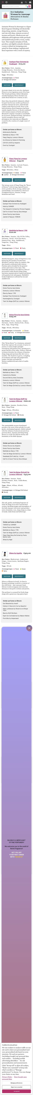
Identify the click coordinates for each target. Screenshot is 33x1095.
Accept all (16, 1091)
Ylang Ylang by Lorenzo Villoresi (13, 137)
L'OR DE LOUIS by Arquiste (11, 143)
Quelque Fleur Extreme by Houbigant (14, 204)
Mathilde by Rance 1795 (11, 135)
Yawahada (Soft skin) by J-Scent (13, 456)
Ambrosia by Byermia (9, 132)
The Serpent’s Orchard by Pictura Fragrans (16, 209)
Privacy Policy (7, 1077)
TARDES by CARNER (9, 525)
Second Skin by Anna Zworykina (13, 378)
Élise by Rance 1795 (9, 293)
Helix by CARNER (8, 206)
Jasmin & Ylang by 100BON (11, 217)
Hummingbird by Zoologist (11, 299)
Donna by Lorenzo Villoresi (11, 291)
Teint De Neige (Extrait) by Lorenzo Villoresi (17, 385)
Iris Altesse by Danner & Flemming (14, 140)
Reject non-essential (16, 1087)
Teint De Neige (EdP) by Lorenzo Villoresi (16, 301)
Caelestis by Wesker (9, 375)
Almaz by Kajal (7, 539)
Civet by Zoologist (9, 145)
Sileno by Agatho (15, 553)
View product (19, 85)
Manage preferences (16, 1083)
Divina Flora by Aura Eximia (11, 214)
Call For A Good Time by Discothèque (15, 212)
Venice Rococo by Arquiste (11, 446)
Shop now (7, 85)
